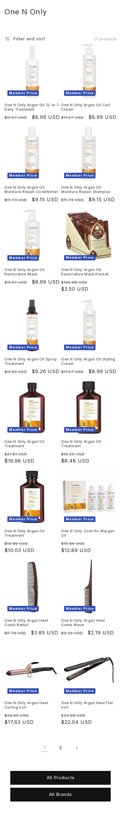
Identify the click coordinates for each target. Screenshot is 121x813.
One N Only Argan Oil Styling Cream (88, 361)
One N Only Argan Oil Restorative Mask (24, 271)
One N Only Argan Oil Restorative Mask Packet (85, 271)
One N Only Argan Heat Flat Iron (87, 705)
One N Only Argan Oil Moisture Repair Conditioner (31, 189)
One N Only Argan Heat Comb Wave (83, 622)
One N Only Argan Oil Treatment (24, 443)
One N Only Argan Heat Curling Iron (26, 705)
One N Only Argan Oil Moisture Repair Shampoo (86, 189)
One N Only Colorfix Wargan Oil (88, 533)
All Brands (60, 794)
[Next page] (76, 747)
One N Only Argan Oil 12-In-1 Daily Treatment (31, 107)
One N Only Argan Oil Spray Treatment (30, 361)
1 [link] (45, 747)
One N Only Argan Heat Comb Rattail (26, 622)
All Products (61, 777)
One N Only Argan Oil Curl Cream (85, 107)
